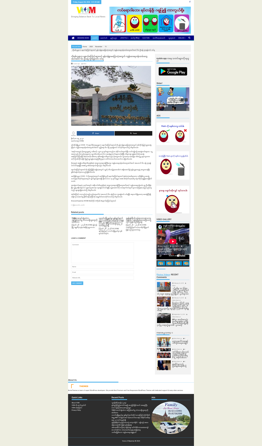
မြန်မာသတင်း (76, 205)
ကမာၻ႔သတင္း (164, 332)
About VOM (75, 403)
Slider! (159, 83)
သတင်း (94, 38)
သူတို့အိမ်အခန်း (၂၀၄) (119, 403)
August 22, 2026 (164, 246)
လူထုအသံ (171, 38)
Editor (84, 63)
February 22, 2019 (179, 283)
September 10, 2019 (179, 314)
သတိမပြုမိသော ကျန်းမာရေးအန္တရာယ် (124, 432)
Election (146, 38)
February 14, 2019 (179, 298)
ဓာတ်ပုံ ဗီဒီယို (135, 38)
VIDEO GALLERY (163, 219)
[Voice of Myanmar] (73, 37)
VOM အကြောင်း (77, 408)
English (181, 38)
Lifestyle (124, 38)
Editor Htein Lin (175, 246)
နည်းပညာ (113, 38)
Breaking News (83, 38)
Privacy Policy (76, 410)
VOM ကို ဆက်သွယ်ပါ (79, 405)
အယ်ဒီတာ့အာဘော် (159, 38)
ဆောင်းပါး (103, 38)
